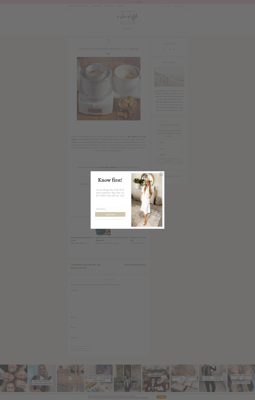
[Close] (162, 174)
